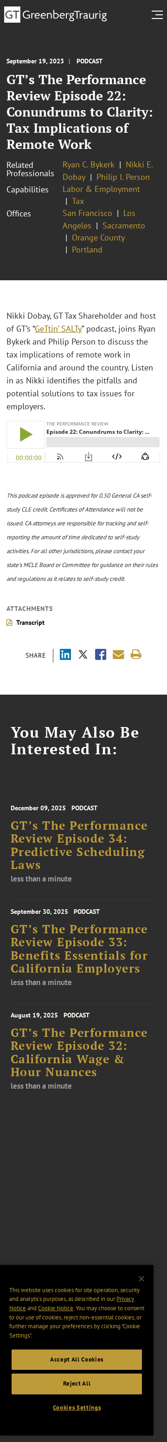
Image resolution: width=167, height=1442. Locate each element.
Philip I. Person (123, 177)
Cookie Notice (55, 1308)
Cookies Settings (77, 1407)
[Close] (141, 1279)
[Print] (136, 654)
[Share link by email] (118, 654)
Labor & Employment (101, 189)
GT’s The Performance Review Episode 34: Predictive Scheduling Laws (79, 845)
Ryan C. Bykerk (89, 164)
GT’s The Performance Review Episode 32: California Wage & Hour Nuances (79, 1052)
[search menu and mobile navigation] (159, 15)
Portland (87, 249)
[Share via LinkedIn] (65, 655)
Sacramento (124, 225)
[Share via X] (83, 655)
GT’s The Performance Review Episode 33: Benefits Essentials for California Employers (79, 949)
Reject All (77, 1383)
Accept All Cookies (76, 1359)
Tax (78, 201)
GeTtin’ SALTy (58, 328)
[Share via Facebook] (100, 655)
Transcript (30, 622)
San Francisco (87, 213)
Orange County (98, 237)
